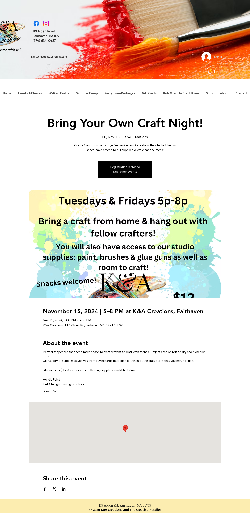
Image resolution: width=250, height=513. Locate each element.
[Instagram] (46, 23)
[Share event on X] (54, 489)
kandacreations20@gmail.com (49, 56)
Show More (51, 391)
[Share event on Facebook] (44, 489)
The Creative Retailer (145, 509)
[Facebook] (36, 23)
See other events (125, 172)
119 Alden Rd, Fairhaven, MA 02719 (125, 505)
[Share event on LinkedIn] (64, 489)
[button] (211, 72)
